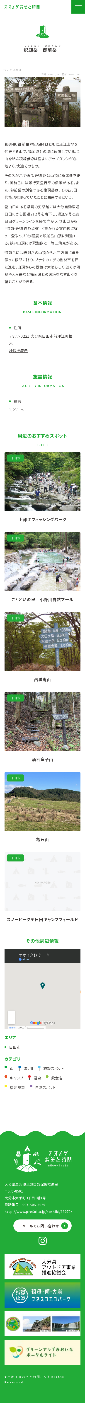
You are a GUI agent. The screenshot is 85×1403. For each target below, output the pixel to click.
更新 (64, 74)
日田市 (14, 1047)
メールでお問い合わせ (40, 1226)
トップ (5, 70)
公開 (43, 74)
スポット (17, 70)
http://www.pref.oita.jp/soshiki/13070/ (38, 1211)
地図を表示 (18, 350)
